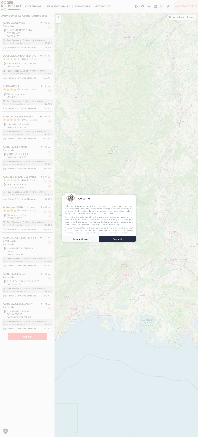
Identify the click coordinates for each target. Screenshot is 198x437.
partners (80, 206)
